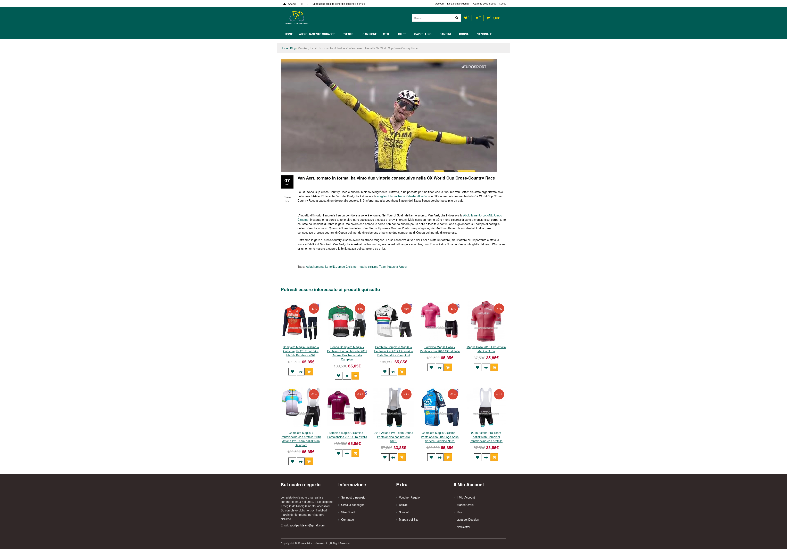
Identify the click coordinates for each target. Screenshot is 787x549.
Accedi (291, 4)
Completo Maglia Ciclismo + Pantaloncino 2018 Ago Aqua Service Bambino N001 (440, 437)
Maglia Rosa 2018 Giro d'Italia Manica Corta (486, 349)
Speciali (404, 512)
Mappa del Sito (409, 519)
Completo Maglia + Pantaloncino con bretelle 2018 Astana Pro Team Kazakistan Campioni (301, 439)
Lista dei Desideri (468, 519)
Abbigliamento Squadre (317, 34)
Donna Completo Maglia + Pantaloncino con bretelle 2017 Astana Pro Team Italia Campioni (347, 353)
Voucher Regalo (409, 497)
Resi (459, 512)
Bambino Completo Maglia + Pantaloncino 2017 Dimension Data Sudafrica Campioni (393, 351)
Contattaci (347, 519)
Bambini (445, 34)
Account (439, 3)
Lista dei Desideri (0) (458, 3)
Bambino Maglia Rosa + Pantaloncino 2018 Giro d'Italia (440, 349)
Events (347, 34)
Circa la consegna (353, 505)
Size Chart (348, 512)
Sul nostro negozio (353, 497)
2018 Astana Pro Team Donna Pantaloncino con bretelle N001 (393, 437)
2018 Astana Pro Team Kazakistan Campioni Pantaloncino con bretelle (486, 437)
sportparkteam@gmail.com (307, 525)
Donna (464, 34)
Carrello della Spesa (484, 3)
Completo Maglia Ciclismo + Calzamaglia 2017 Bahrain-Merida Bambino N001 (301, 351)
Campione (370, 34)
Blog (293, 48)
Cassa (502, 3)
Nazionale (484, 34)
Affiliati (403, 505)
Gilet (402, 34)
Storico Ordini (465, 505)
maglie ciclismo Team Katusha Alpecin (402, 196)
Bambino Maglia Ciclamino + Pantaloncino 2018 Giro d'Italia (347, 435)
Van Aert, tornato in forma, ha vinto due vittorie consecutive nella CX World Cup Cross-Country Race (357, 48)
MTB (386, 34)
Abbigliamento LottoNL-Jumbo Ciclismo (331, 266)
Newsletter (463, 527)
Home (289, 34)
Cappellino (422, 34)
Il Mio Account (466, 497)
